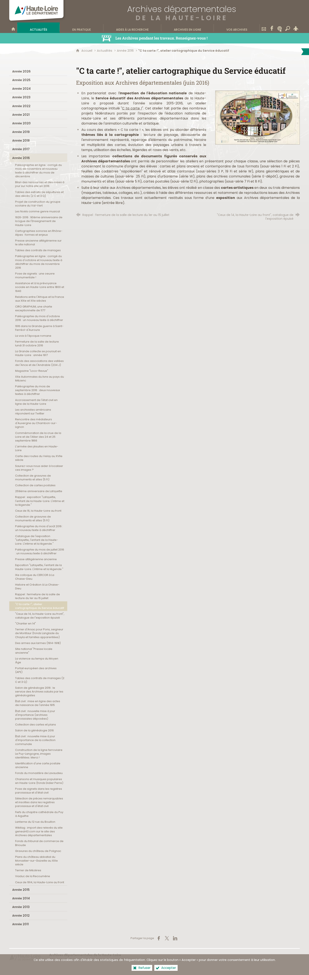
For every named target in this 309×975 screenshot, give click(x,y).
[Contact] (264, 27)
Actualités (104, 51)
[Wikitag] (280, 27)
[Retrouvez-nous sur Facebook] (272, 27)
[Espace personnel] (296, 27)
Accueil (87, 51)
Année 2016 (125, 51)
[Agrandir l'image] (257, 117)
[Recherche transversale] (288, 27)
